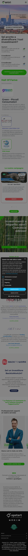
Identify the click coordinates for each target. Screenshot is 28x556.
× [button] (24, 259)
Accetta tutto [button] (14, 289)
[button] (14, 296)
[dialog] (14, 278)
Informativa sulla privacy (12, 273)
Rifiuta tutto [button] (14, 293)
